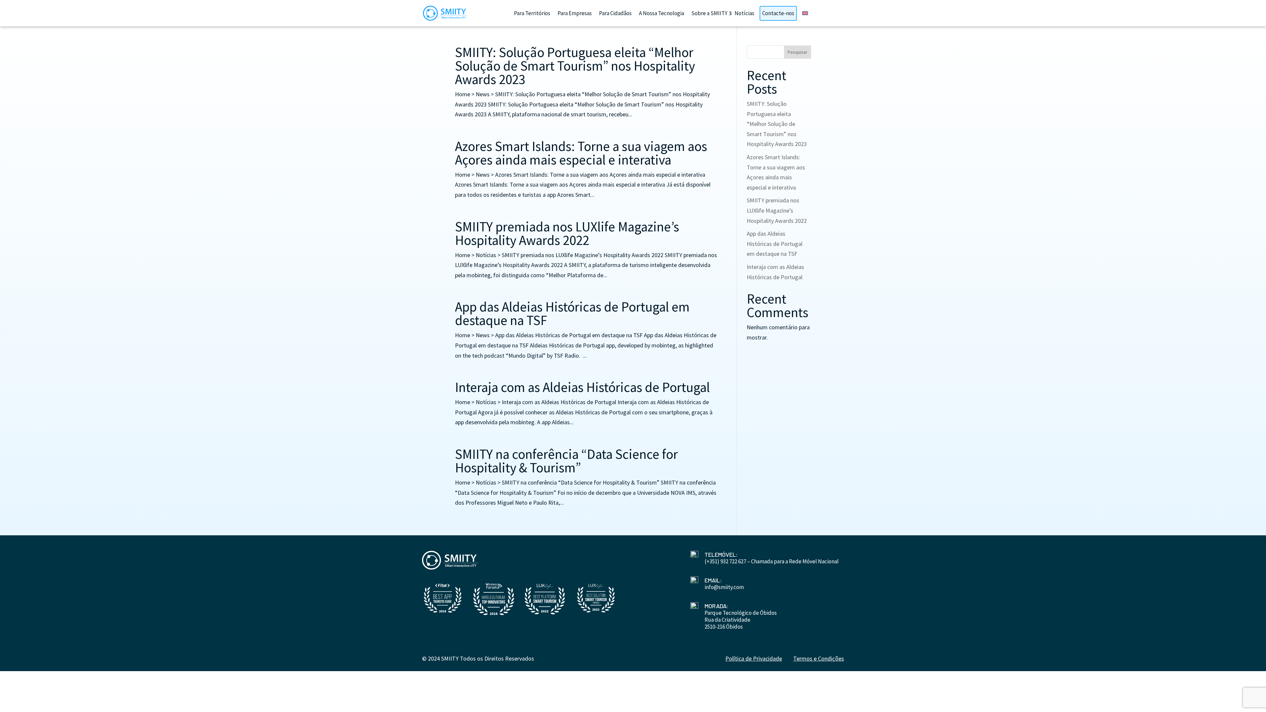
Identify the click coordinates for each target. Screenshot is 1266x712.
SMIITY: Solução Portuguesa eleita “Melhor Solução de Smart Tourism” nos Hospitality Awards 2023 (575, 66)
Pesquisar (797, 52)
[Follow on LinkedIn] (609, 645)
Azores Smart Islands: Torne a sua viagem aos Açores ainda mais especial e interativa (581, 153)
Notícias (744, 13)
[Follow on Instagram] (641, 645)
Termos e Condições (818, 658)
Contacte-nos (778, 13)
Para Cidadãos (615, 13)
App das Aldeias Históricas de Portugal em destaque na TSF (572, 313)
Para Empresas (575, 13)
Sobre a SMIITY (709, 13)
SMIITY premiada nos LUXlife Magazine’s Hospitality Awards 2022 (567, 233)
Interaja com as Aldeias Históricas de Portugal (582, 387)
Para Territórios (532, 13)
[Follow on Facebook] (625, 645)
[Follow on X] (656, 645)
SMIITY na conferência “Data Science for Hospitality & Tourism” (566, 461)
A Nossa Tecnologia (661, 13)
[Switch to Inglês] (805, 13)
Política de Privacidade (753, 658)
